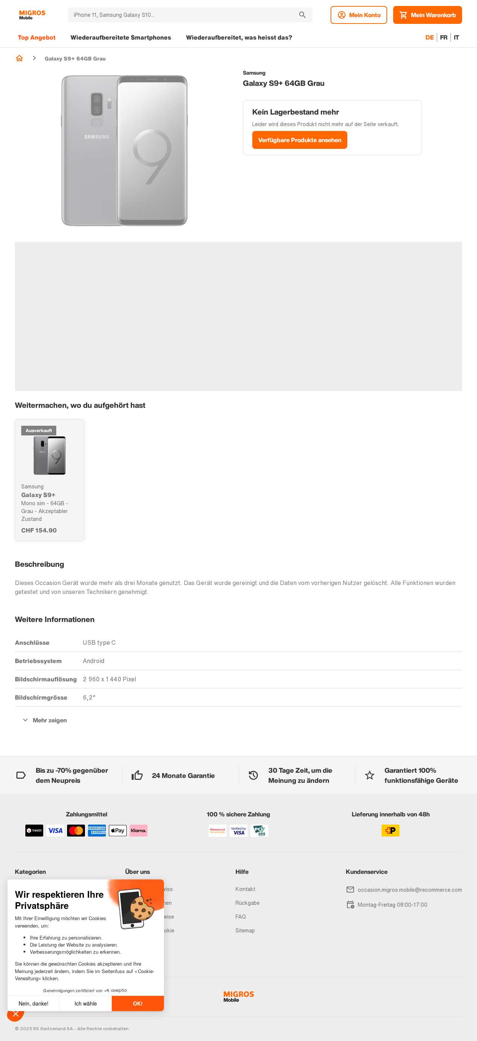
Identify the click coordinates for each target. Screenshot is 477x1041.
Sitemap (245, 930)
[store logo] (32, 15)
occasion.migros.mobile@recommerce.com (410, 890)
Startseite (19, 58)
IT (456, 37)
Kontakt (245, 889)
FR (444, 37)
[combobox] (180, 15)
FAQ (241, 916)
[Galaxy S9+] (49, 455)
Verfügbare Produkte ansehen (299, 139)
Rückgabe (248, 903)
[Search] (303, 14)
